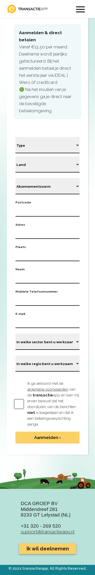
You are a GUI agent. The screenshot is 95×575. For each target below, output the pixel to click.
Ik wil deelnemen (47, 549)
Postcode (23, 202)
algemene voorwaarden (47, 389)
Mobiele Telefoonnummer (36, 291)
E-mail (20, 314)
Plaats (20, 247)
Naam (20, 269)
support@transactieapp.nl (47, 531)
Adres (20, 224)
